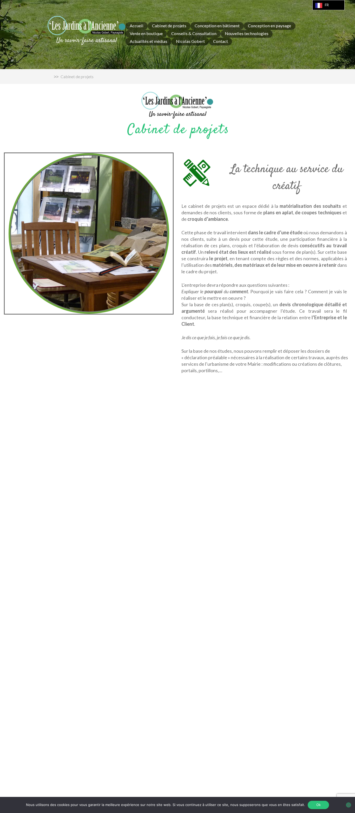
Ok (318, 805)
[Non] (348, 805)
